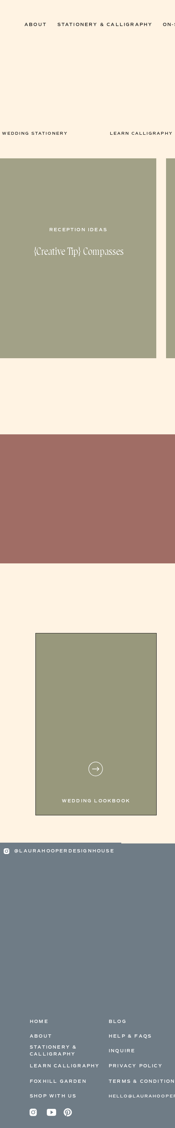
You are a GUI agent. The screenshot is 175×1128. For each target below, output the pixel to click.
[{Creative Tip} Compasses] (78, 258)
